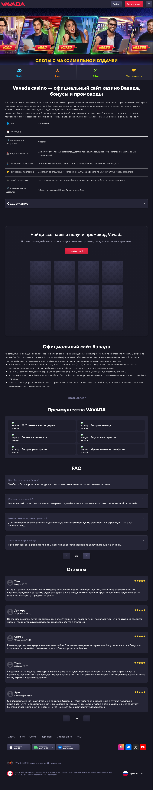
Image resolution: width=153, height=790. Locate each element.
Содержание (64, 736)
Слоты (11, 736)
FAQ (78, 736)
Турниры (47, 736)
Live (22, 736)
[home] (13, 4)
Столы (33, 736)
